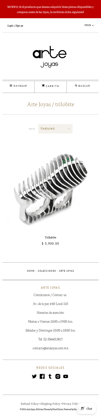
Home (31, 270)
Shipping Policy (50, 403)
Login (10, 25)
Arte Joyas (31, 409)
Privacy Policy (71, 403)
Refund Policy (30, 403)
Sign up (19, 25)
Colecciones (47, 270)
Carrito (52, 86)
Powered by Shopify (72, 409)
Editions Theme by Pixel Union (49, 409)
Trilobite (50, 237)
